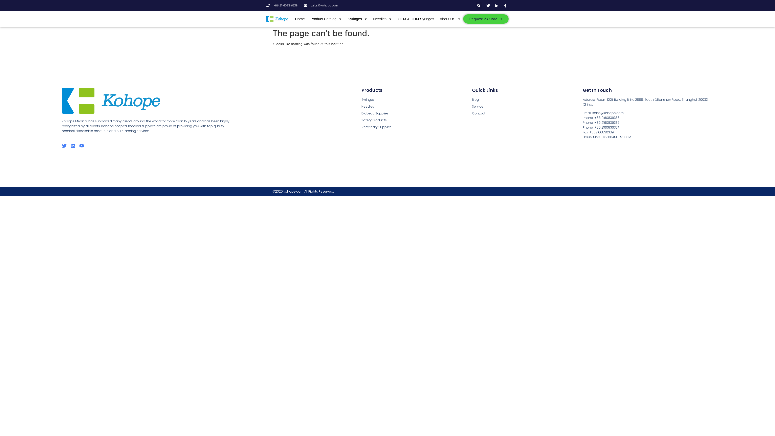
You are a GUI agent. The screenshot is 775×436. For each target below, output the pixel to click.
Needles (379, 19)
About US (447, 19)
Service (477, 106)
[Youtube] (81, 146)
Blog (475, 99)
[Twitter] (64, 146)
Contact (478, 113)
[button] (479, 5)
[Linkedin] (73, 146)
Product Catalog (323, 19)
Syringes (355, 19)
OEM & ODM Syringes (416, 19)
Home (300, 19)
